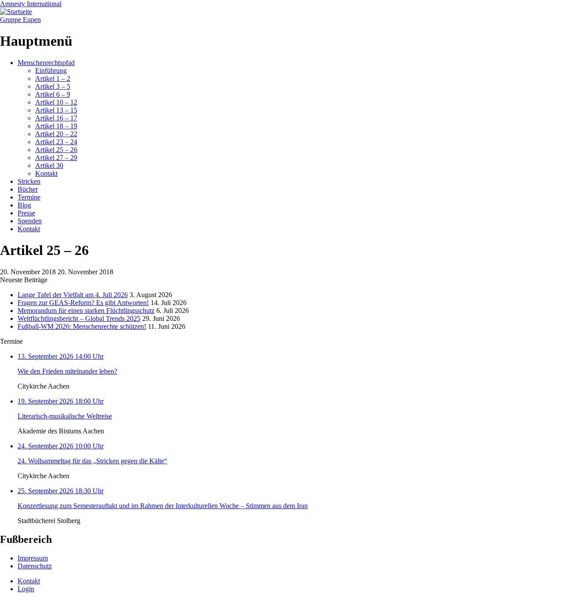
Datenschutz (35, 566)
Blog (24, 205)
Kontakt (46, 173)
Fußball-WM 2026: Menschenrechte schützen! (82, 326)
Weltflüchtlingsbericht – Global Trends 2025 (79, 318)
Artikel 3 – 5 (52, 86)
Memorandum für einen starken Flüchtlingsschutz (86, 310)
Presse (26, 213)
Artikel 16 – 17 (56, 118)
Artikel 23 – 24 (56, 141)
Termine (29, 197)
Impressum (33, 558)
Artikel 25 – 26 (56, 149)
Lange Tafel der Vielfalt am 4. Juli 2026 (73, 294)
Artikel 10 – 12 (56, 102)
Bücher (28, 189)
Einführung (51, 70)
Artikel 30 (49, 165)
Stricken (29, 181)
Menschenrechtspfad (46, 62)
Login (26, 589)
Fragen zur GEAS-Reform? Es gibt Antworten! (83, 302)
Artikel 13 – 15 (56, 110)
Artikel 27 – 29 (56, 157)
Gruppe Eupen (20, 19)
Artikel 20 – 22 (56, 134)
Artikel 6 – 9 (52, 94)
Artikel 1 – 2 (52, 78)
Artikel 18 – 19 (56, 126)
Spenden (30, 221)
